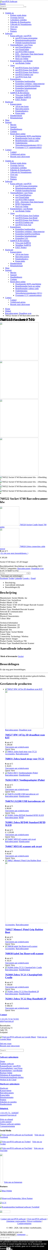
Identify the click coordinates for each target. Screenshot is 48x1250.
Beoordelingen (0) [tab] (12, 587)
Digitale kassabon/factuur (25, 43)
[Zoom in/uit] (1, 1237)
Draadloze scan (37, 568)
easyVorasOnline (22, 49)
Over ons (14, 27)
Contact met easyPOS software (13, 1219)
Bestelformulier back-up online (27, 138)
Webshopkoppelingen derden (12, 1077)
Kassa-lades (20, 113)
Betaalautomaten (6, 1097)
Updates (13, 131)
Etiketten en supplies (8, 1102)
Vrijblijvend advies (17, 154)
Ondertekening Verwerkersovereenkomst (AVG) (28, 144)
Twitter (11, 578)
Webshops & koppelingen (10, 1075)
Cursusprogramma (7, 1126)
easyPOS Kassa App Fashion (27, 68)
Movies (13, 125)
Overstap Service (17, 17)
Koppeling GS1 (21, 90)
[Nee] (11, 1249)
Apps (12, 65)
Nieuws (13, 29)
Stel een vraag (5, 1043)
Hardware (9, 102)
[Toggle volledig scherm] (4, 1237)
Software (8, 33)
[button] (3, 4)
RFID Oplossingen (23, 56)
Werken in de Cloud (8, 1080)
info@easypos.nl (7, 1021)
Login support (5, 1122)
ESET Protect (20, 100)
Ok (8, 1249)
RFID (21, 817)
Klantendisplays (21, 111)
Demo (2, 1061)
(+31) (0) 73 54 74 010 (9, 1019)
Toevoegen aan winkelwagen (11, 576)
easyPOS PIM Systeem (24, 52)
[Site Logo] (8, 1)
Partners (13, 31)
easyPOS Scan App (23, 77)
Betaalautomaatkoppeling (25, 40)
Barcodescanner (23, 568)
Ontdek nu (9, 13)
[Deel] (6, 1237)
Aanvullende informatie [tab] (14, 585)
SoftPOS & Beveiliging (19, 93)
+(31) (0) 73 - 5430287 (9, 1113)
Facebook (4, 578)
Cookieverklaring (24, 1223)
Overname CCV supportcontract (28, 147)
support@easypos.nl (8, 1115)
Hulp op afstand (6, 1119)
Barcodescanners (22, 109)
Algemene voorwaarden (16, 1221)
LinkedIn (18, 578)
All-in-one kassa (22, 106)
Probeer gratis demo (18, 15)
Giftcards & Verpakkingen (20, 24)
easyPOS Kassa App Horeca (27, 72)
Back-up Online (21, 58)
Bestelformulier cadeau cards (27, 141)
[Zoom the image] (24, 1191)
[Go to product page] (26, 708)
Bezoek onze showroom (20, 156)
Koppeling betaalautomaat (25, 88)
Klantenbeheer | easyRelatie (21, 61)
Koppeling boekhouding (25, 81)
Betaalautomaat (16, 118)
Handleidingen (16, 129)
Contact (8, 150)
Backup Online (6, 1073)
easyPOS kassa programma (26, 38)
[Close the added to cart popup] (27, 1235)
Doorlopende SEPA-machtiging (28, 136)
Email (33, 578)
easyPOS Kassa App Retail (26, 70)
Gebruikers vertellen (18, 20)
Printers (3, 1100)
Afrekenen (21, 1234)
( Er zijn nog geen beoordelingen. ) (14, 553)
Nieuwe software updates (10, 1124)
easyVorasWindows (23, 47)
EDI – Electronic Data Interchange (29, 54)
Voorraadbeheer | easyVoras (21, 45)
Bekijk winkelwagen (8, 1235)
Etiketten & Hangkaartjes (20, 22)
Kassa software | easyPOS (20, 36)
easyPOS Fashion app (24, 74)
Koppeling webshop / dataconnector (30, 84)
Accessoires (10, 754)
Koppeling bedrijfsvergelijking (27, 86)
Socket (21, 656)
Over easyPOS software (37, 1219)
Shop (7, 120)
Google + (26, 578)
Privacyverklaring (34, 1221)
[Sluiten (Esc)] (9, 1237)
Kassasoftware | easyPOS (10, 1066)
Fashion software (7, 1064)
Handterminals (16, 115)
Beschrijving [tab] (10, 583)
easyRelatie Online (23, 63)
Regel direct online (17, 134)
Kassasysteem (16, 104)
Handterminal (24, 775)
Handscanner (24, 796)
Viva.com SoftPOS (23, 95)
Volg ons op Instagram (13, 1182)
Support (8, 122)
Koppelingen (15, 79)
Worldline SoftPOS (23, 97)
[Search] (25, 6)
